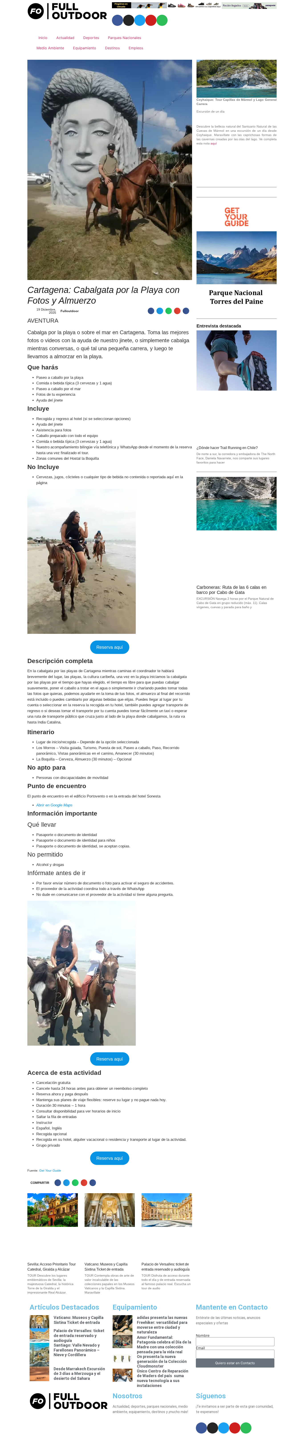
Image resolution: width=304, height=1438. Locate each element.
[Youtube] (150, 20)
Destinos (112, 48)
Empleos (136, 48)
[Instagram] (128, 20)
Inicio (43, 37)
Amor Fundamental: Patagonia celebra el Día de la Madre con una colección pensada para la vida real (164, 1344)
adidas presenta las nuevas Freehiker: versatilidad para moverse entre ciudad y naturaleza (162, 1324)
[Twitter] (139, 20)
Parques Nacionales (124, 37)
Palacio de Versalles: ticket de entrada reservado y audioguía (79, 1335)
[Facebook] (117, 20)
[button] (151, 311)
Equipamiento (84, 48)
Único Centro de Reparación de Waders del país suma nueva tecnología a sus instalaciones (162, 1378)
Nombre (202, 1335)
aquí (214, 143)
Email (200, 1348)
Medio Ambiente (50, 48)
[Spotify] (162, 20)
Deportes (91, 37)
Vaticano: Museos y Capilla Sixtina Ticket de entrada (78, 1320)
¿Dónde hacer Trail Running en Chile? (227, 448)
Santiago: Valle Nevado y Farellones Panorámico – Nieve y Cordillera (77, 1350)
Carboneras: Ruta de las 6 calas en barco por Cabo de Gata (231, 590)
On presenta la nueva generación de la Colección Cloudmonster (162, 1361)
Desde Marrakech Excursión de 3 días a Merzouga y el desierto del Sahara (79, 1373)
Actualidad (65, 37)
